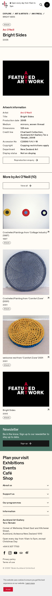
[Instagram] (10, 553)
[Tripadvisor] (21, 553)
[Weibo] (26, 553)
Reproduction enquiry (24, 160)
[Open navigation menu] (47, 5)
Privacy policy (9, 559)
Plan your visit (16, 458)
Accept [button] (8, 589)
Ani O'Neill (8, 29)
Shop (8, 478)
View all (24, 185)
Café (7, 473)
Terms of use (9, 562)
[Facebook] (4, 553)
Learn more (30, 583)
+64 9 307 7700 (11, 546)
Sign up (24, 443)
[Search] (41, 5)
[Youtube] (15, 553)
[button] (26, 219)
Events (9, 468)
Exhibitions (13, 463)
